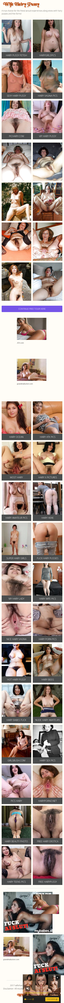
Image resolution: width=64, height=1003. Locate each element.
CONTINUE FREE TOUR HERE (32, 308)
